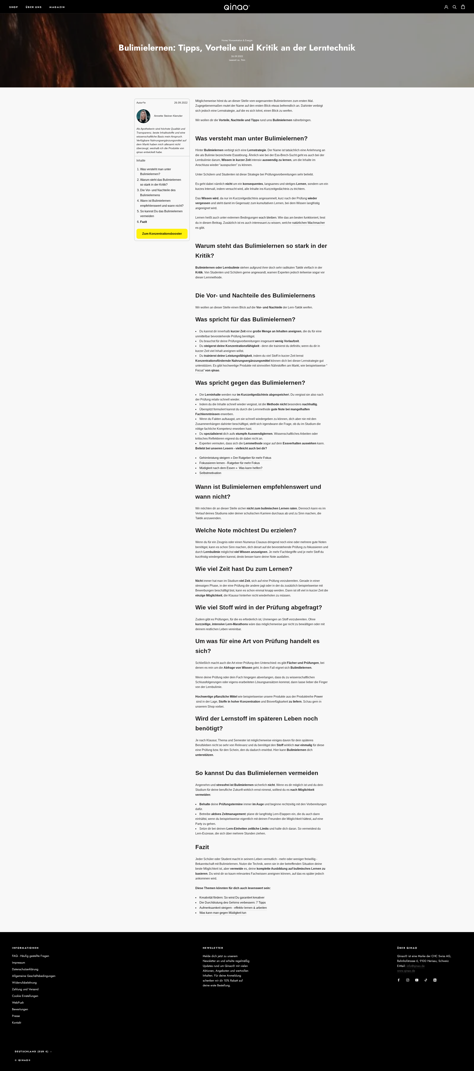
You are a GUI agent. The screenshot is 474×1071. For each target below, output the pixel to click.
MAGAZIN (57, 7)
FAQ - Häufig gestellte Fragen (30, 956)
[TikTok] (425, 979)
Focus (199, 370)
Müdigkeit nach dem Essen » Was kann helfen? (230, 468)
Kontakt (16, 1022)
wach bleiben (267, 217)
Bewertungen (20, 1009)
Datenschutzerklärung (25, 969)
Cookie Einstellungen (25, 996)
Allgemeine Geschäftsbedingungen (33, 976)
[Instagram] (407, 979)
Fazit (143, 221)
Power (318, 696)
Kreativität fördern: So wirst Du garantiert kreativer (231, 897)
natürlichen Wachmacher (308, 222)
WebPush (18, 1002)
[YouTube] (416, 979)
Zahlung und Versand (25, 989)
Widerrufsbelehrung (24, 982)
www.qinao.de (406, 971)
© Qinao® (23, 1060)
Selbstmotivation (210, 473)
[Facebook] (398, 979)
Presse (16, 1016)
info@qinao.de (416, 966)
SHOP (13, 7)
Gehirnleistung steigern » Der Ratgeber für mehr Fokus (235, 457)
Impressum (18, 962)
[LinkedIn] (434, 979)
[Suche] (455, 7)
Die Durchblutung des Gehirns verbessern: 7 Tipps (232, 902)
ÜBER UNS (34, 7)
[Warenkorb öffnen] (463, 7)
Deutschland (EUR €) (32, 1051)
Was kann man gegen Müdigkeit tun (222, 912)
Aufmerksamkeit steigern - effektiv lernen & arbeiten (233, 907)
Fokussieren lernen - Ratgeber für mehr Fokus (229, 463)
